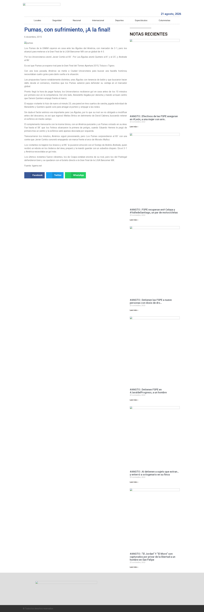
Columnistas (164, 20)
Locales (37, 20)
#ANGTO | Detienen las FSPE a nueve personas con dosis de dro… (151, 301)
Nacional (77, 20)
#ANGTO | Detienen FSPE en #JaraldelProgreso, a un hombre (148, 391)
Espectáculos (141, 20)
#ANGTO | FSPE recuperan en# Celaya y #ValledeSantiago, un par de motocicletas (154, 211)
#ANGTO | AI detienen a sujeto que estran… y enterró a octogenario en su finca (154, 473)
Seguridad (56, 20)
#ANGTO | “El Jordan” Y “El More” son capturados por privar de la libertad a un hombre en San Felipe (152, 556)
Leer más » (134, 127)
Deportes (119, 20)
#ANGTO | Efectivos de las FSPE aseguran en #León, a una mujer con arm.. (154, 118)
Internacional (98, 20)
